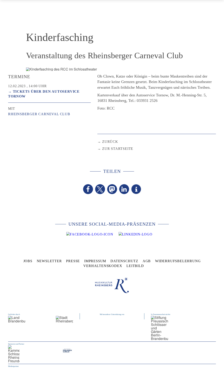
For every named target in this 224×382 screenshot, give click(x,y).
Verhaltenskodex (102, 266)
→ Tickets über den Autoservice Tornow (44, 94)
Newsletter (49, 261)
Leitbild (135, 266)
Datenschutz (124, 261)
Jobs (27, 261)
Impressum (95, 261)
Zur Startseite (117, 148)
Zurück (110, 141)
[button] (88, 189)
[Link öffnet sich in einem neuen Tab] (89, 234)
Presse (73, 261)
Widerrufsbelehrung (178, 261)
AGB (147, 261)
